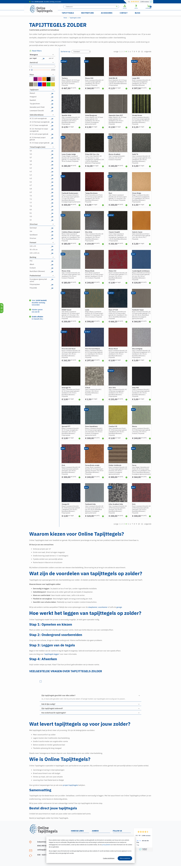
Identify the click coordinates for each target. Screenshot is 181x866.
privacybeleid (106, 845)
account (125, 8)
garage (119, 607)
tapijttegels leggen (51, 654)
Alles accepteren (125, 858)
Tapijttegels (68, 13)
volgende (147, 51)
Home (65, 18)
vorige (116, 51)
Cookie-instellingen (108, 858)
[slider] (31, 70)
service (136, 8)
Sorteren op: (66, 51)
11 (142, 51)
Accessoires (106, 13)
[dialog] (90, 849)
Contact (124, 13)
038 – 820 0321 (43, 855)
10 (139, 51)
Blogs (137, 13)
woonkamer (103, 607)
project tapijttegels (70, 785)
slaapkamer (92, 607)
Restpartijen (87, 13)
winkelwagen (148, 7)
